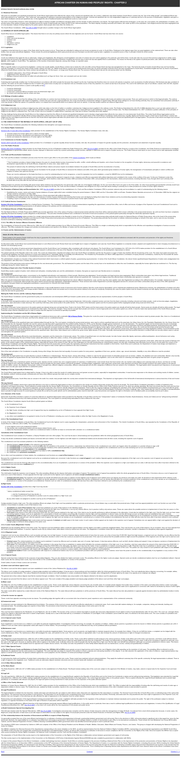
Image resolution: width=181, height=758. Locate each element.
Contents (90, 751)
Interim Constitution (79, 157)
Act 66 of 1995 (72, 568)
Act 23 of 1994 (92, 148)
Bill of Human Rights (75, 316)
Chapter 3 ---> (175, 751)
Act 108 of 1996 (31, 28)
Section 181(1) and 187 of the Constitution (15, 142)
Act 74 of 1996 (46, 711)
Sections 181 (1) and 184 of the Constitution (15, 130)
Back (2, 751)
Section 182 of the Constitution (11, 148)
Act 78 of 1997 (30, 705)
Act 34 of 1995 (49, 189)
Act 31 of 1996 (130, 712)
